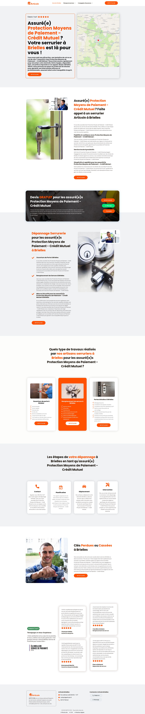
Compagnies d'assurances (84, 3)
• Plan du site (64, 712)
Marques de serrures (68, 3)
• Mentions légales (79, 712)
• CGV (71, 712)
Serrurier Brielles (56, 3)
